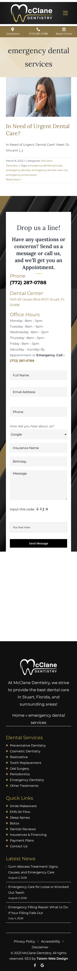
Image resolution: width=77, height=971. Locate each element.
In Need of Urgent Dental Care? (37, 129)
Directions (12, 33)
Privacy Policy (24, 941)
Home (18, 715)
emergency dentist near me (50, 170)
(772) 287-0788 (38, 33)
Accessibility (50, 941)
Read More (13, 179)
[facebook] (35, 965)
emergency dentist (18, 170)
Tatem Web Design (52, 958)
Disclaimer (40, 947)
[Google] (42, 965)
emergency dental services (45, 165)
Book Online (64, 33)
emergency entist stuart (21, 174)
